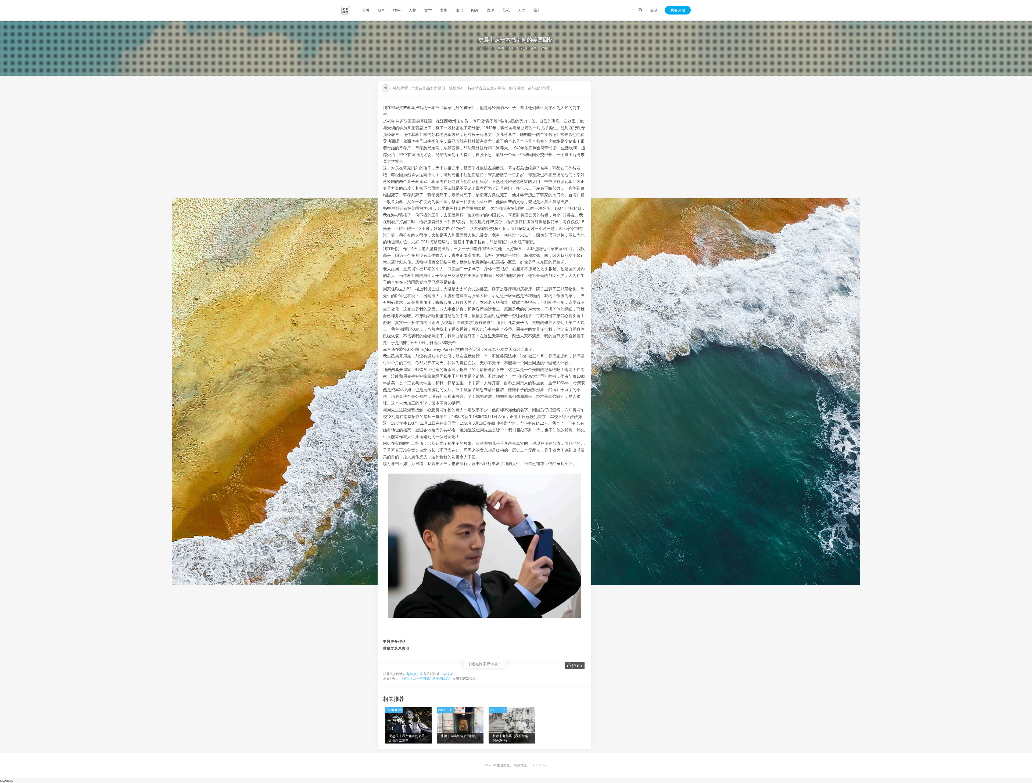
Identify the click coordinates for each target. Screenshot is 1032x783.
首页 (366, 10)
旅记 (459, 10)
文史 (443, 10)
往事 (397, 10)
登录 (654, 10)
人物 (412, 10)
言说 (490, 10)
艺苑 (506, 10)
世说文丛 (446, 674)
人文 (521, 10)
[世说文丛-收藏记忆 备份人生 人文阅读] (345, 10)
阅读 (475, 10)
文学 (428, 10)
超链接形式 (415, 674)
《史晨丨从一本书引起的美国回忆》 (426, 678)
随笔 (381, 10)
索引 (537, 10)
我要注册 (677, 10)
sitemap (6, 780)
